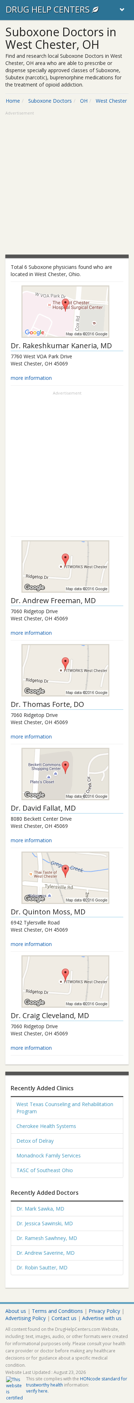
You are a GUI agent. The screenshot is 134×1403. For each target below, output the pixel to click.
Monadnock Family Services (48, 1155)
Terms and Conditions (57, 1311)
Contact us (63, 1318)
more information (31, 377)
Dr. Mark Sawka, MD (40, 1208)
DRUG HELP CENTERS (49, 9)
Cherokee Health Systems (46, 1126)
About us (15, 1311)
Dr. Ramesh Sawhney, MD (46, 1238)
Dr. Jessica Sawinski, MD (44, 1223)
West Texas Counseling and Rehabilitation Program (64, 1108)
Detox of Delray (35, 1140)
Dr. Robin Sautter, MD (42, 1267)
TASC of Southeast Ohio (44, 1170)
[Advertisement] (67, 183)
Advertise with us (101, 1318)
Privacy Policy (104, 1311)
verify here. (37, 1391)
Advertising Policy (25, 1318)
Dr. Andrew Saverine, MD (45, 1252)
